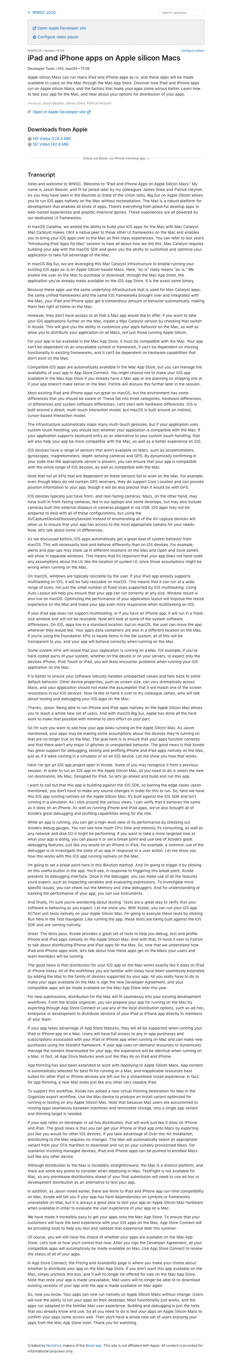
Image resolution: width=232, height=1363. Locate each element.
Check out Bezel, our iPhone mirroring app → (116, 158)
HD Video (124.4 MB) (52, 138)
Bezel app (94, 1345)
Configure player (192, 50)
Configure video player (57, 37)
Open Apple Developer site (61, 28)
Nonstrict (53, 1345)
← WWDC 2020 (42, 12)
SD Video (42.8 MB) (51, 144)
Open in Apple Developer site (60, 112)
